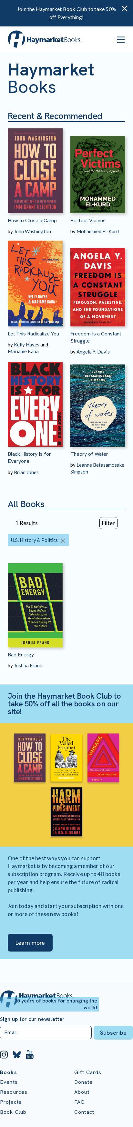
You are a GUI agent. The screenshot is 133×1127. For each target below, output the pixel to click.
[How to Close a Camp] (35, 167)
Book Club (13, 1112)
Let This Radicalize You (33, 333)
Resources (13, 1092)
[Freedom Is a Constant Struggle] (97, 280)
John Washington (32, 231)
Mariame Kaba (23, 351)
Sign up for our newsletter (32, 1019)
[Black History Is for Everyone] (35, 400)
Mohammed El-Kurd (98, 231)
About (81, 1092)
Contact (84, 1112)
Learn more (30, 942)
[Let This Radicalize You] (35, 280)
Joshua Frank (28, 665)
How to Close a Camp (32, 220)
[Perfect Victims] (97, 167)
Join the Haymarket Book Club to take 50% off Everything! (66, 13)
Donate (83, 1082)
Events (9, 1082)
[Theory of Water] (97, 400)
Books (8, 1072)
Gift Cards (88, 1072)
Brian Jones (26, 472)
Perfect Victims (88, 220)
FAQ (79, 1102)
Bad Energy (21, 654)
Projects (11, 1102)
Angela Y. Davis (93, 351)
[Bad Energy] (35, 601)
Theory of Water (89, 454)
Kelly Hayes (26, 344)
